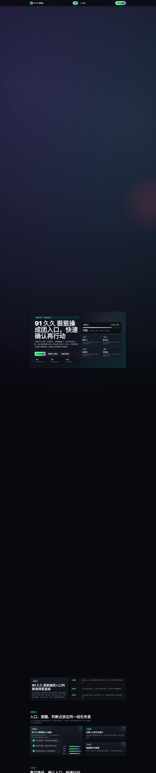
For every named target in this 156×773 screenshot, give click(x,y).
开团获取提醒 (40, 354)
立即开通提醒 (120, 3)
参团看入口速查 (52, 354)
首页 (75, 3)
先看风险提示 (65, 354)
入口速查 (82, 3)
